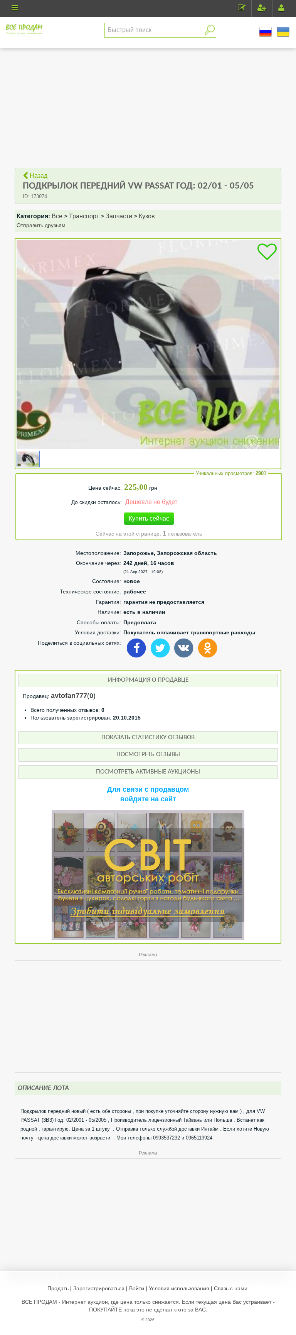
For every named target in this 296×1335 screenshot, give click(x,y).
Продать (58, 1288)
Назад (37, 175)
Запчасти (119, 216)
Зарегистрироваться (98, 1288)
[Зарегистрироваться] (262, 8)
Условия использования (179, 1288)
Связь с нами (230, 1288)
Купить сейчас (149, 518)
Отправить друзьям (41, 225)
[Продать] (241, 8)
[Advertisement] (148, 108)
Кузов (147, 216)
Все (57, 216)
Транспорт (84, 216)
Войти (136, 1288)
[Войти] (281, 8)
